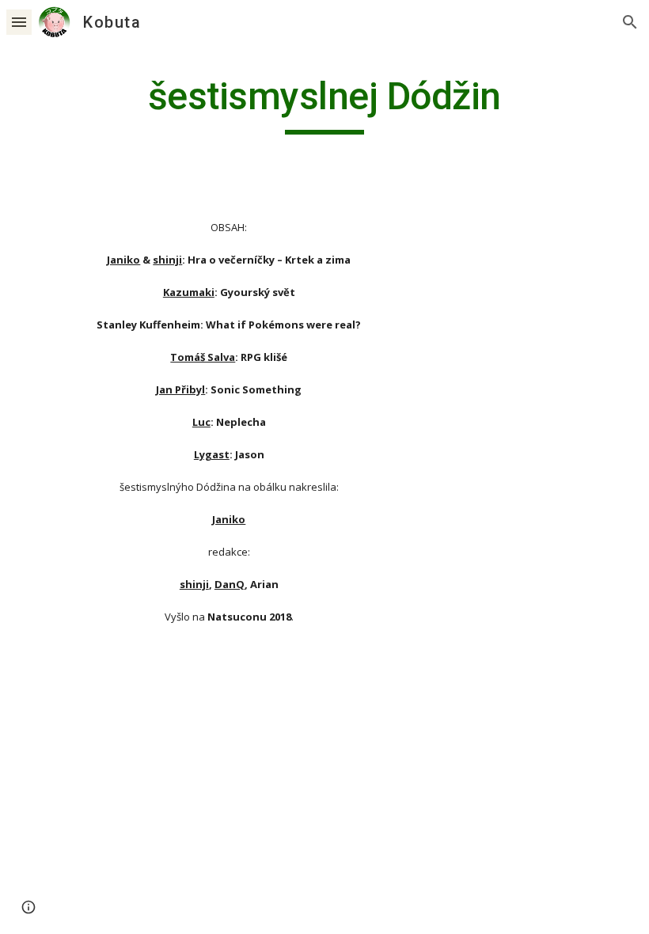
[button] (19, 22)
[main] (325, 103)
